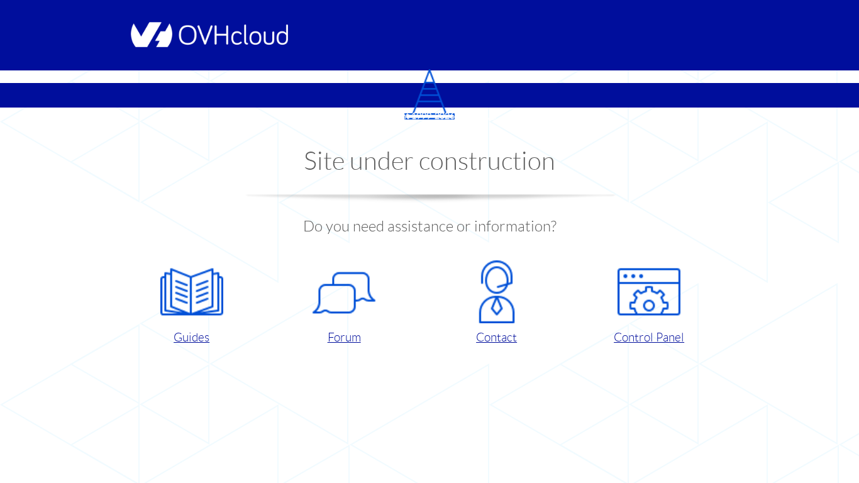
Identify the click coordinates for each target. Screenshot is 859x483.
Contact (496, 337)
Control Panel (649, 337)
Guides (191, 337)
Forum (344, 337)
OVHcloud (477, 116)
